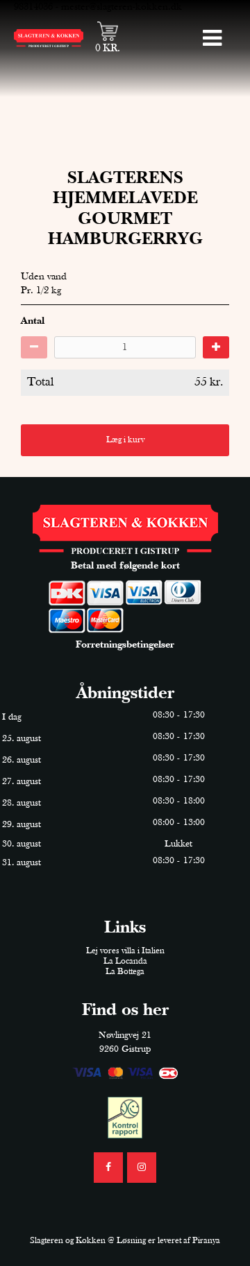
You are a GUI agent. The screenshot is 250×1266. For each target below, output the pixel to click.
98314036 (33, 6)
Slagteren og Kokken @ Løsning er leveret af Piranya (125, 1240)
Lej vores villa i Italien (125, 950)
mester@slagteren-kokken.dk (121, 6)
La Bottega (125, 971)
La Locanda (125, 961)
